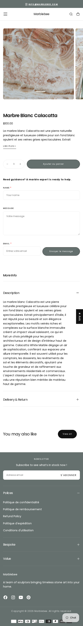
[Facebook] (5, 597)
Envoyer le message (61, 251)
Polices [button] (8, 493)
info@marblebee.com (43, 4)
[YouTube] (21, 597)
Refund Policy (12, 516)
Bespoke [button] (9, 544)
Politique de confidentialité (21, 502)
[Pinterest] (28, 597)
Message (8, 208)
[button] (5, 14)
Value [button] (7, 558)
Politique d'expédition (17, 523)
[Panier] (78, 14)
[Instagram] (13, 597)
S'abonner (69, 475)
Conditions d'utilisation (18, 530)
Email (6, 244)
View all (67, 434)
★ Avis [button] (80, 316)
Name (6, 188)
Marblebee (10, 574)
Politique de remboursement (22, 509)
